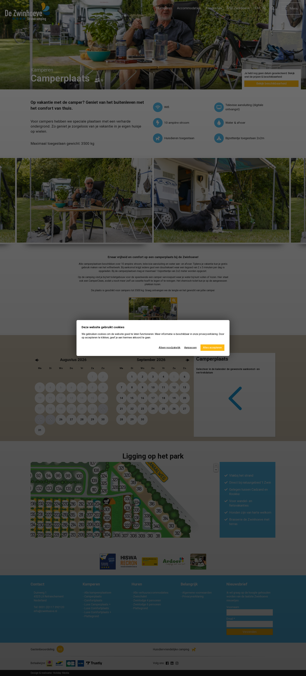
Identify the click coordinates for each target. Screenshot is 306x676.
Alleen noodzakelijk (169, 347)
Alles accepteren (212, 347)
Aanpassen (190, 347)
